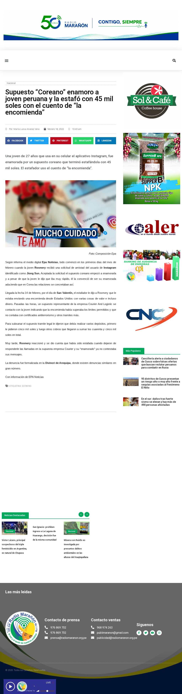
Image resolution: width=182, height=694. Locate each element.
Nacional (11, 83)
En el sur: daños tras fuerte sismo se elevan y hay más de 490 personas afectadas (158, 401)
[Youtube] (152, 632)
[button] (6, 60)
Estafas (26, 386)
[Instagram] (159, 632)
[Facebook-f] (138, 632)
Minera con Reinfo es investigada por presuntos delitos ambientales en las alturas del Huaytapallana (76, 548)
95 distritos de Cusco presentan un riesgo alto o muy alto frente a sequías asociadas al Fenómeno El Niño (160, 383)
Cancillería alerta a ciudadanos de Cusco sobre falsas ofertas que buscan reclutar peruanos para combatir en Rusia (159, 363)
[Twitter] (145, 632)
